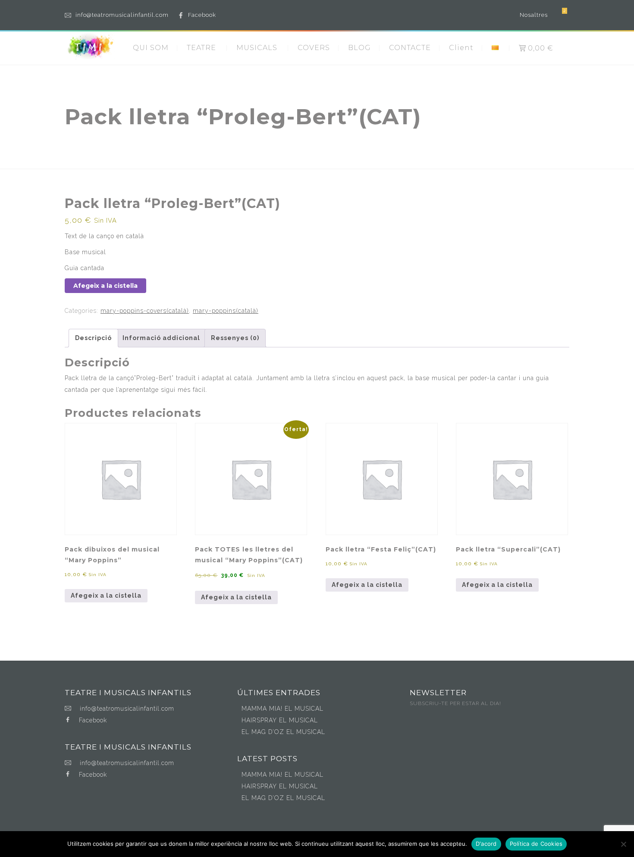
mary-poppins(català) (225, 310)
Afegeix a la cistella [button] (106, 595)
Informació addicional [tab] (161, 337)
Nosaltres (534, 15)
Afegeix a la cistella (105, 286)
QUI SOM (151, 48)
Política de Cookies (536, 843)
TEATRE (201, 48)
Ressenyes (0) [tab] (235, 337)
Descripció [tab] (93, 337)
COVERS (314, 48)
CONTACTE (410, 48)
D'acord (486, 843)
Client (461, 48)
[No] (623, 844)
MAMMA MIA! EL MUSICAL (282, 708)
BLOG (359, 48)
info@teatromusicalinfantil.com (122, 15)
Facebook (202, 15)
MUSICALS (256, 48)
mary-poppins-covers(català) (144, 310)
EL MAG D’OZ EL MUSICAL (283, 731)
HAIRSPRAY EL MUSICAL (280, 720)
